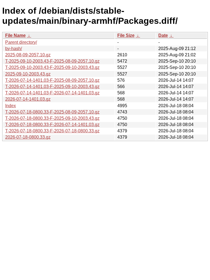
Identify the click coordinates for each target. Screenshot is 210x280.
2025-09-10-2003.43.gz (28, 74)
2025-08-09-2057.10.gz (28, 54)
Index (10, 105)
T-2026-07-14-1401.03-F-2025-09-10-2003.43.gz (52, 86)
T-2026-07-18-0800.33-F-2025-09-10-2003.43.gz (52, 118)
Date (163, 35)
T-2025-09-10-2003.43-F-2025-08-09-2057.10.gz (52, 61)
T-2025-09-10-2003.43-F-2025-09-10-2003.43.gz (52, 67)
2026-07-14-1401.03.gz (28, 99)
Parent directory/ (21, 42)
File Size (126, 35)
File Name (15, 35)
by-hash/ (13, 48)
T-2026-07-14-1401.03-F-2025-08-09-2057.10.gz (52, 80)
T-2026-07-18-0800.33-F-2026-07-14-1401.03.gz (52, 124)
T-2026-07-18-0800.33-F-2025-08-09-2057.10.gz (52, 112)
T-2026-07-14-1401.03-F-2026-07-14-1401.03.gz (52, 93)
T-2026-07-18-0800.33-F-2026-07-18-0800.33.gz (52, 131)
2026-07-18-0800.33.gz (28, 137)
